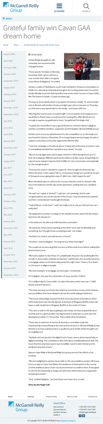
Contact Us (92, 397)
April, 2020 (8, 61)
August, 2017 (9, 161)
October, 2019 (10, 74)
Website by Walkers (67, 421)
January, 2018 (9, 141)
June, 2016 (8, 208)
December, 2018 (11, 108)
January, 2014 (9, 255)
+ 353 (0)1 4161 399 (87, 410)
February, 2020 (10, 68)
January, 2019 (9, 101)
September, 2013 (11, 275)
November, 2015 (11, 228)
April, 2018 (8, 134)
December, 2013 (11, 261)
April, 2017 (8, 188)
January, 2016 (9, 221)
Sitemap (31, 397)
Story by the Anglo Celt (39, 384)
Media (10, 397)
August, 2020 (9, 54)
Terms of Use (72, 397)
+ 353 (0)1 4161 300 (87, 407)
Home (6, 45)
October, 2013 (10, 268)
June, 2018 (8, 128)
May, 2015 (8, 235)
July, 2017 (8, 168)
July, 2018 (8, 121)
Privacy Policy (51, 397)
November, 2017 (11, 148)
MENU (8, 18)
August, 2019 (9, 88)
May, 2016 (8, 215)
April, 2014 (8, 248)
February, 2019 (10, 94)
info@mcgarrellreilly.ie (87, 412)
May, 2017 (8, 181)
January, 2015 (9, 241)
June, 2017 (8, 174)
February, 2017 (10, 195)
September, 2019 (11, 81)
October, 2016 (10, 201)
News (16, 45)
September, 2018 (11, 114)
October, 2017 (10, 154)
